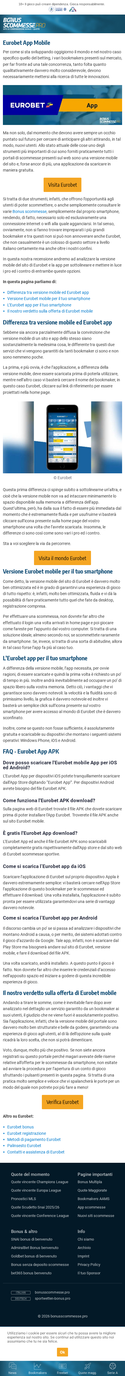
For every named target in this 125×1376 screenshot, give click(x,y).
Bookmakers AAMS (94, 1199)
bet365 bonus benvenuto (31, 1273)
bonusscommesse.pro (52, 1292)
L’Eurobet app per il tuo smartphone (39, 305)
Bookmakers (37, 1373)
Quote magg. (87, 1373)
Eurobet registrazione (26, 1133)
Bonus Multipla (90, 1182)
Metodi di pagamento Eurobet (34, 1139)
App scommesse (92, 1207)
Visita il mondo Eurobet (62, 558)
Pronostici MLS (23, 1199)
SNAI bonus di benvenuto (31, 1239)
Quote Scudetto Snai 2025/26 (35, 1207)
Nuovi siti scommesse (96, 1215)
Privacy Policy (89, 1264)
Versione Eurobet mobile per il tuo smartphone (48, 298)
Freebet (62, 1373)
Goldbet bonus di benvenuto (34, 1256)
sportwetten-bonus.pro (52, 1298)
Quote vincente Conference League (40, 1215)
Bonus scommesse (29, 211)
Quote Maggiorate (92, 1190)
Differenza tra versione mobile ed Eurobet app (48, 292)
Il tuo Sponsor (89, 1273)
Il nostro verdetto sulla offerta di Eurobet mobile (50, 311)
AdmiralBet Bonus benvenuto (34, 1248)
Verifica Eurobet (63, 1101)
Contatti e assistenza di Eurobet (36, 1152)
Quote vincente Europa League (36, 1190)
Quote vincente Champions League (39, 1182)
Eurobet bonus (20, 1127)
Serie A (112, 1373)
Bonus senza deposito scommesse (40, 1264)
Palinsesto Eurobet (24, 1145)
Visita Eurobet (62, 184)
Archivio (84, 1248)
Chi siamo (86, 1239)
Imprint (83, 1256)
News (12, 1373)
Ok (62, 1352)
